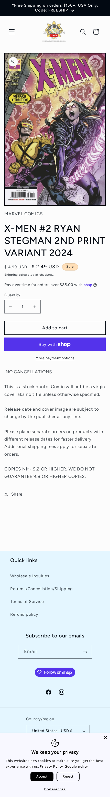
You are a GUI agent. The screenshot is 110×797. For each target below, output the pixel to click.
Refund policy (24, 614)
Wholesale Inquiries (29, 576)
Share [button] (17, 494)
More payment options (55, 358)
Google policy (76, 766)
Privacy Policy (51, 766)
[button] (11, 31)
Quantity (12, 295)
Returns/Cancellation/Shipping (41, 588)
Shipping (11, 274)
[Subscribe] (85, 652)
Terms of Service (27, 601)
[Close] (105, 737)
